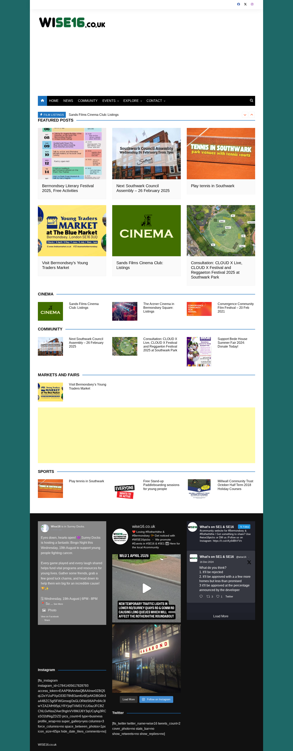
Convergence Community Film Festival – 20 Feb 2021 (236, 307)
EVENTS (109, 100)
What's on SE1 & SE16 (217, 556)
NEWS (68, 100)
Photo (52, 610)
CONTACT (154, 100)
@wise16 (241, 557)
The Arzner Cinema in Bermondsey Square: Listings (105, 114)
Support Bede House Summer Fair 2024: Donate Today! (232, 342)
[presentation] (245, 115)
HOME (54, 100)
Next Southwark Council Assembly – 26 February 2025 (86, 342)
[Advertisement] (146, 60)
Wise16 (56, 526)
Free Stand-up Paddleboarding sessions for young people (161, 484)
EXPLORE (131, 100)
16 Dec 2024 (207, 562)
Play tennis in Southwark (212, 186)
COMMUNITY (88, 100)
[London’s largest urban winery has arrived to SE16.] (146, 658)
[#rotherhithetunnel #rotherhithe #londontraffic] (146, 588)
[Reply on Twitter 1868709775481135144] (202, 597)
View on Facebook (50, 616)
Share (47, 620)
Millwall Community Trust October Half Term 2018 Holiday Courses (235, 484)
